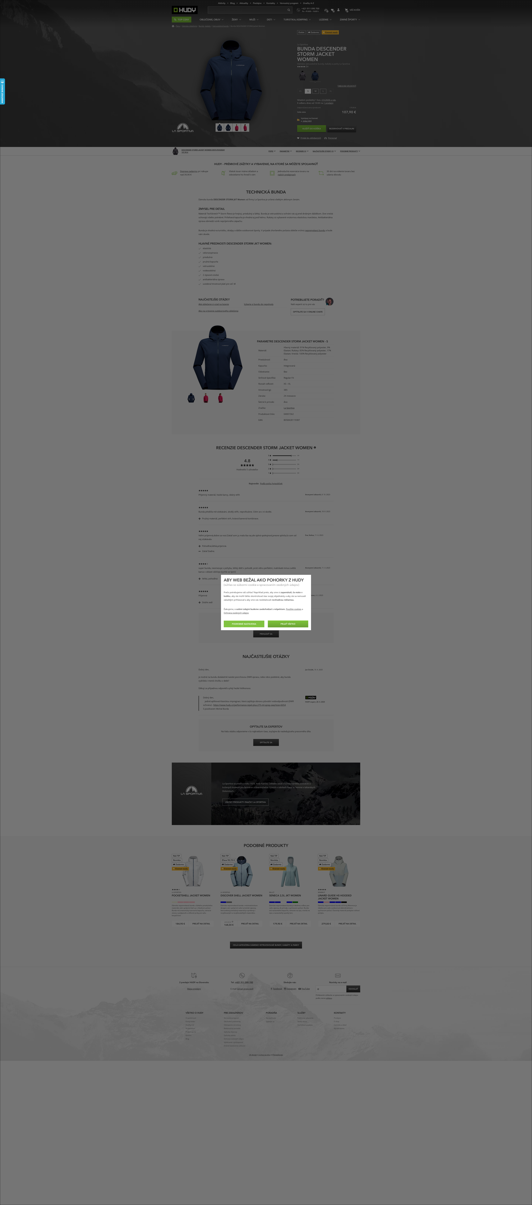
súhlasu (329, 998)
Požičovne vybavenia (305, 1018)
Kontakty (270, 3)
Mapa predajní (194, 988)
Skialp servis (302, 1021)
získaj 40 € (306, 121)
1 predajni (328, 103)
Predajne (257, 3)
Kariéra (188, 1035)
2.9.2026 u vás (329, 100)
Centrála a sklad (340, 1025)
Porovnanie (326, 10)
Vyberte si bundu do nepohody (258, 304)
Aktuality (244, 3)
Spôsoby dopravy (230, 1032)
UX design (253, 1055)
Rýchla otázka (339, 1028)
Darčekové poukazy (305, 1025)
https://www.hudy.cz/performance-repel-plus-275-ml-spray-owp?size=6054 (249, 705)
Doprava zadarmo (188, 171)
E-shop (336, 1021)
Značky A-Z (308, 3)
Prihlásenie (338, 10)
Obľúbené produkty (332, 10)
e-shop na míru (264, 1055)
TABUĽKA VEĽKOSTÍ (346, 86)
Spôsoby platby (230, 1035)
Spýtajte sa (270, 1021)
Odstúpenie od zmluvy (232, 1025)
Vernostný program (289, 3)
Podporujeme (191, 1032)
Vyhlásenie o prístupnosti (233, 1042)
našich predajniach (287, 174)
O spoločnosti (191, 1018)
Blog (232, 3)
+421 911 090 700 (244, 982)
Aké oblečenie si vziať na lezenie (214, 304)
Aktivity (221, 3)
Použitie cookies (293, 609)
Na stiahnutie (271, 1018)
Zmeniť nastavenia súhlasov (234, 1046)
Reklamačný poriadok (232, 1028)
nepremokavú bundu (315, 230)
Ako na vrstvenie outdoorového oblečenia (218, 311)
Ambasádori (190, 1028)
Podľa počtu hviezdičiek (271, 483)
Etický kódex (190, 1021)
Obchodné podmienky (232, 1021)
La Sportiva (289, 408)
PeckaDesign (278, 1055)
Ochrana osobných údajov (236, 613)
